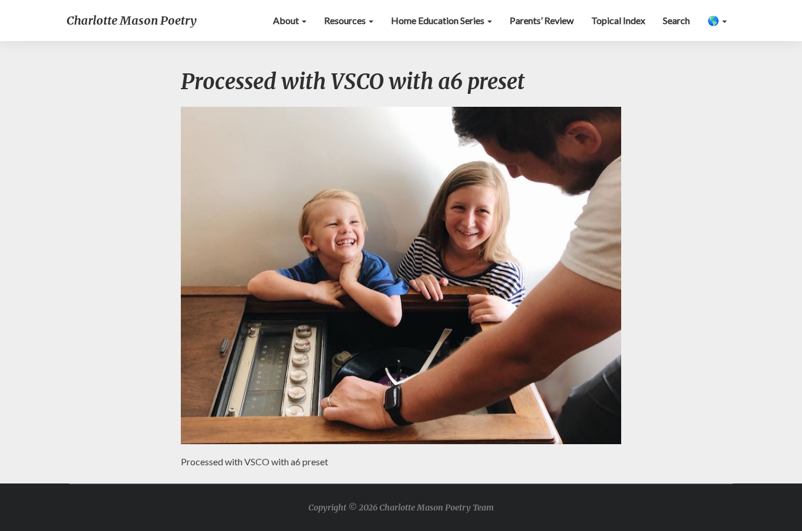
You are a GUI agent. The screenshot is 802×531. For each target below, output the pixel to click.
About (287, 20)
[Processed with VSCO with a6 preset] (401, 278)
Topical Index (618, 20)
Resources (346, 20)
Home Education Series (438, 20)
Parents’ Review (542, 20)
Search (676, 20)
